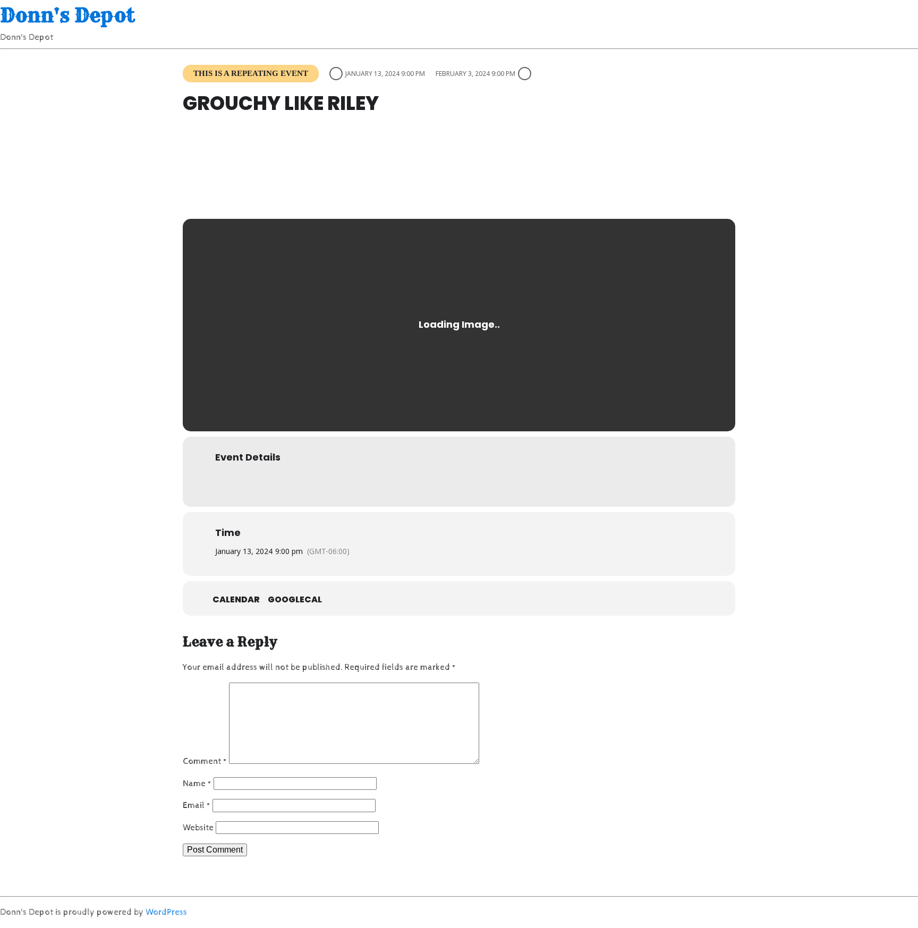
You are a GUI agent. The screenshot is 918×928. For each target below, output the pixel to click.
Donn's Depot (67, 15)
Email (196, 806)
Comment (205, 761)
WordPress (166, 912)
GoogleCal (295, 599)
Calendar (236, 599)
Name (197, 784)
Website (198, 828)
